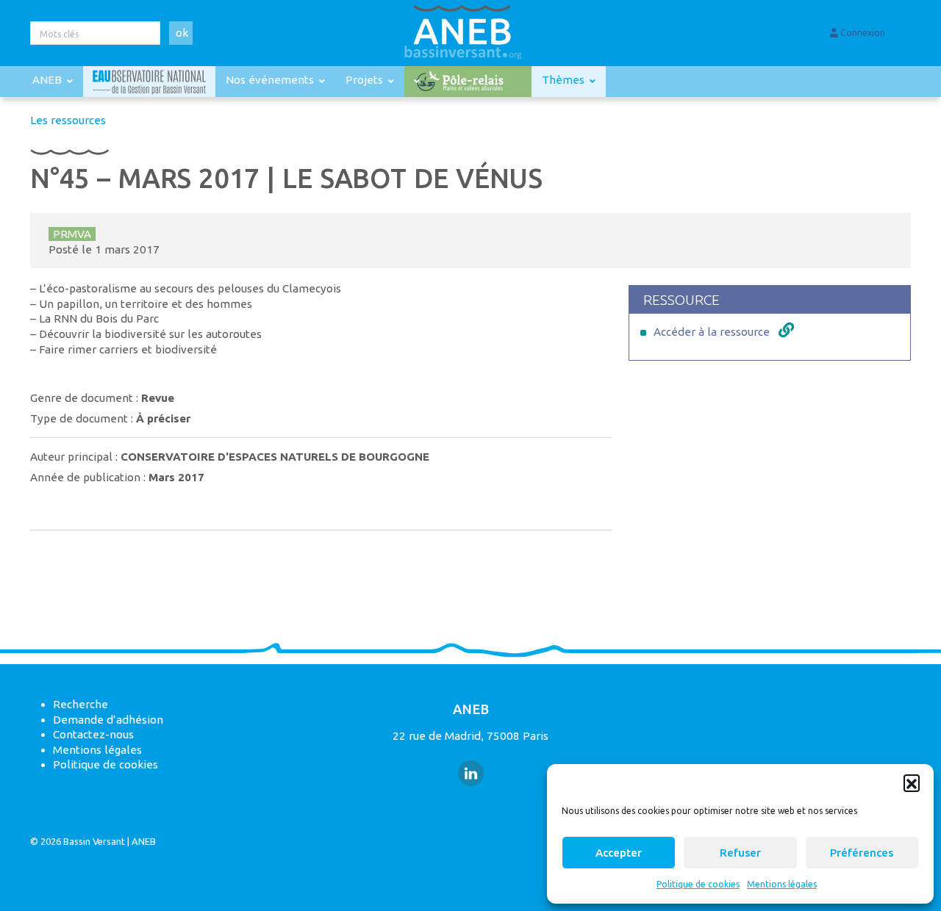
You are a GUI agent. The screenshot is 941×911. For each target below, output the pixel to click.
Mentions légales (782, 884)
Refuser (740, 852)
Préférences (861, 852)
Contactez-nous (93, 734)
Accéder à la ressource (712, 331)
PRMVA (72, 234)
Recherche (80, 704)
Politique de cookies (698, 884)
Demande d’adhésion (108, 719)
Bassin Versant (94, 841)
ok (182, 32)
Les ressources (68, 120)
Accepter (618, 852)
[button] (911, 782)
